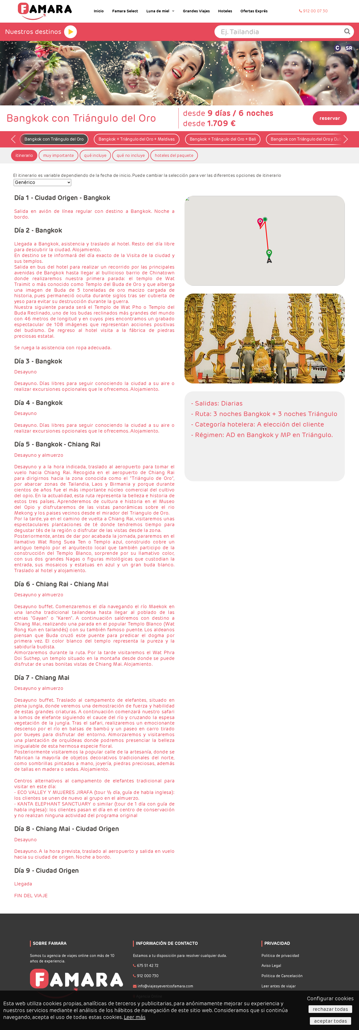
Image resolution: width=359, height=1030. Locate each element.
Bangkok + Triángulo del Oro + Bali (223, 139)
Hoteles (225, 11)
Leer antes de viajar (278, 986)
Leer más (135, 1017)
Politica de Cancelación (281, 976)
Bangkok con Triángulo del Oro (54, 139)
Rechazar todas (330, 1009)
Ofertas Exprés (254, 11)
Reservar (330, 118)
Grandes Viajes (196, 11)
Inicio (99, 11)
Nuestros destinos (33, 31)
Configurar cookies (330, 998)
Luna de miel (157, 11)
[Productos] (70, 32)
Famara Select (125, 11)
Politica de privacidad (280, 956)
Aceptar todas (330, 1021)
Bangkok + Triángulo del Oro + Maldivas (137, 139)
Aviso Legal (271, 966)
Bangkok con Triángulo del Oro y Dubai (308, 139)
